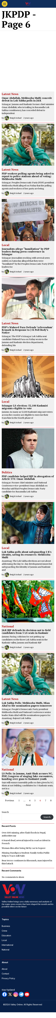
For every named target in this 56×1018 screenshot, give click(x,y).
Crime (4, 931)
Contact (5, 973)
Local (5, 245)
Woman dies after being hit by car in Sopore (23, 848)
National (8, 626)
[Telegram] (21, 994)
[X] (10, 994)
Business (6, 926)
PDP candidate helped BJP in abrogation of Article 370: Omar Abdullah (28, 477)
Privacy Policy (8, 978)
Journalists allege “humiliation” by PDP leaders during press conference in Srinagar (25, 252)
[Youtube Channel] (26, 994)
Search (5, 812)
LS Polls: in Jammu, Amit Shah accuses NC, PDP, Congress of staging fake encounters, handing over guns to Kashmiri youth (27, 776)
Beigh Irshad (15, 118)
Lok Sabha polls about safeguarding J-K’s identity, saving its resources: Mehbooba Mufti (26, 555)
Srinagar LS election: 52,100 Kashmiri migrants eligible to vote (25, 407)
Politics (7, 472)
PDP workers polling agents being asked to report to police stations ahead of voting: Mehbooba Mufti (28, 176)
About (4, 969)
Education (6, 935)
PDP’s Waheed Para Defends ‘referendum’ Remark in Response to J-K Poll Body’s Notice (27, 330)
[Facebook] (4, 994)
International (7, 945)
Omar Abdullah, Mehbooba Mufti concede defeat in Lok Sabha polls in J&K (27, 99)
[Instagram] (15, 994)
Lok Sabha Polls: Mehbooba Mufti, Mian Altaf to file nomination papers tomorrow (27, 704)
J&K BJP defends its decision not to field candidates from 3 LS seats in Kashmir (26, 631)
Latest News (10, 94)
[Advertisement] (28, 60)
